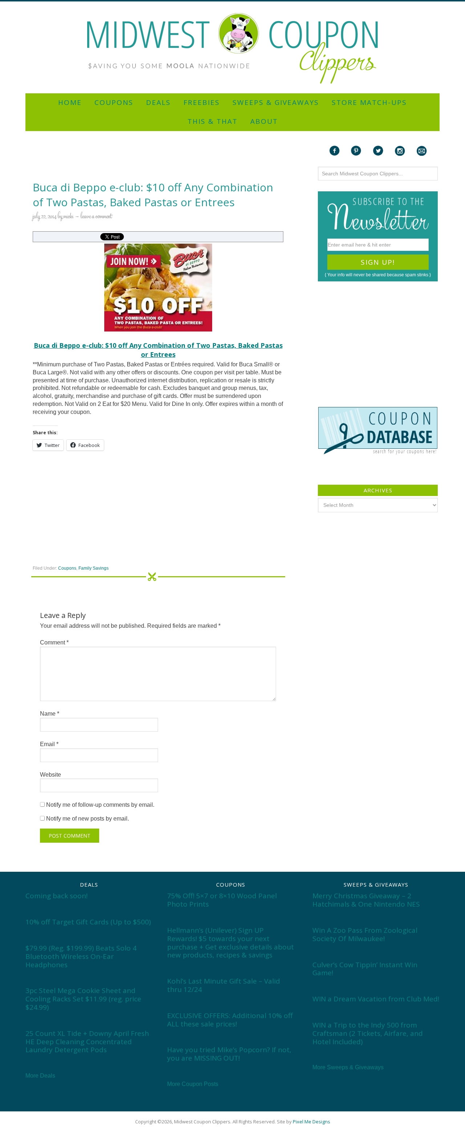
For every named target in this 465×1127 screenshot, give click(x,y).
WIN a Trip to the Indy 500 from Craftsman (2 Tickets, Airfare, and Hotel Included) (367, 1033)
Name (49, 714)
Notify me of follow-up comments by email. (100, 805)
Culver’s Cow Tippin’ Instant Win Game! (364, 969)
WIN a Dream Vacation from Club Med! (375, 999)
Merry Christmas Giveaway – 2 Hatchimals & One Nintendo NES (366, 900)
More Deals (40, 1076)
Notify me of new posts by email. (87, 818)
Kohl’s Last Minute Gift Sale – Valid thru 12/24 (223, 985)
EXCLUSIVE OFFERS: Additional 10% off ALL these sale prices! (230, 1020)
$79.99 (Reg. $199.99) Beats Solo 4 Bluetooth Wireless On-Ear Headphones (81, 956)
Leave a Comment (96, 217)
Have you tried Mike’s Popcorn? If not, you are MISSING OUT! (229, 1054)
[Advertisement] (232, 4)
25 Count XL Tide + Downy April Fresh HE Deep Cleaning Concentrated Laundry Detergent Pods (87, 1042)
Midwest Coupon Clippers (232, 48)
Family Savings (93, 568)
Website (50, 775)
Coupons (67, 568)
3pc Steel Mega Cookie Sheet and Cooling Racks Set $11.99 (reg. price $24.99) (83, 999)
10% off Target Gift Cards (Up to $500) (88, 922)
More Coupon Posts (192, 1084)
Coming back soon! (56, 895)
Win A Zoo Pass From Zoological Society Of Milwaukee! (364, 934)
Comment (54, 642)
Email (49, 744)
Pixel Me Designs (311, 1121)
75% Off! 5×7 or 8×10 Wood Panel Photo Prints (222, 900)
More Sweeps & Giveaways (348, 1067)
